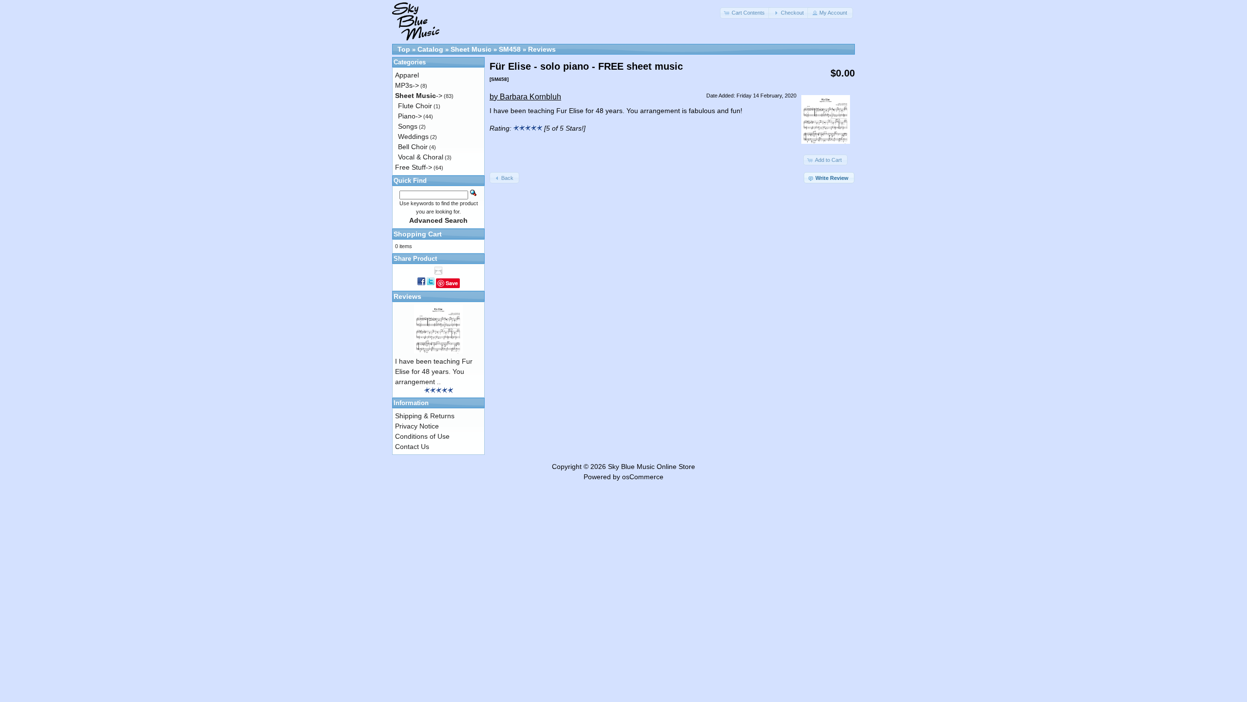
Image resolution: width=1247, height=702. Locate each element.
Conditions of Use (422, 436)
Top (403, 49)
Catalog (430, 49)
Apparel (407, 75)
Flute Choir (415, 106)
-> (418, 95)
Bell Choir (413, 147)
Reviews (542, 49)
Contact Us (412, 446)
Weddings (413, 136)
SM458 (510, 49)
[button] (745, 13)
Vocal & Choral (420, 157)
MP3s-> (407, 85)
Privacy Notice (417, 426)
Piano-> (410, 116)
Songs (407, 126)
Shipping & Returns (424, 416)
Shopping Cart (418, 234)
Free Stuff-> (413, 167)
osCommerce (642, 477)
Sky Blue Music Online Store (651, 466)
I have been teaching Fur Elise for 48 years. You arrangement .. (433, 371)
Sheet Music (471, 49)
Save (452, 283)
